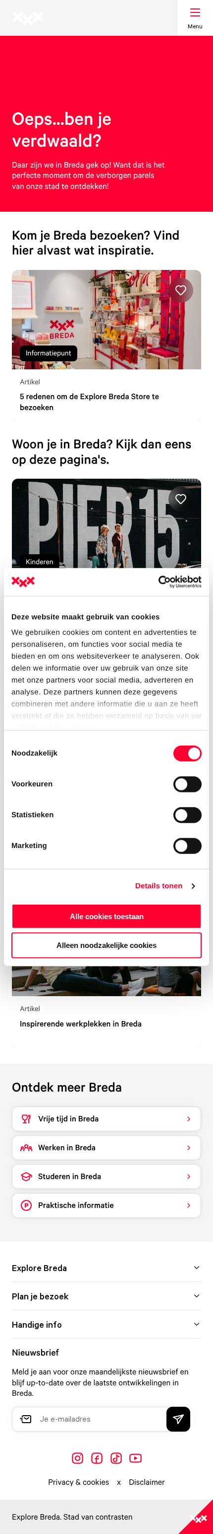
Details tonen (158, 886)
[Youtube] (135, 1458)
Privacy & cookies (78, 1482)
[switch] (187, 784)
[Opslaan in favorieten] (180, 290)
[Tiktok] (116, 1458)
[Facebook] (97, 1458)
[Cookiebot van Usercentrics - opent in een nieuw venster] (158, 582)
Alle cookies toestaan (107, 916)
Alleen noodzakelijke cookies (106, 945)
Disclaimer (147, 1482)
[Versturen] (178, 1419)
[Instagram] (77, 1458)
